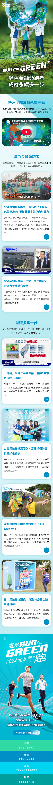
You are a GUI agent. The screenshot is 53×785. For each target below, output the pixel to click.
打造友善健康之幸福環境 (26, 770)
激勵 (26, 766)
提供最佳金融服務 (26, 758)
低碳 (26, 743)
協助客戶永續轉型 (26, 747)
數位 (26, 754)
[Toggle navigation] (49, 5)
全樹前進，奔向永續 (26, 732)
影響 (26, 777)
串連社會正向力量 (26, 781)
